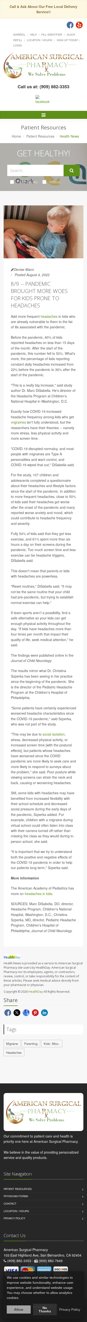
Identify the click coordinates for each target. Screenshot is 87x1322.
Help (33, 34)
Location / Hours (39, 40)
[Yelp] (79, 25)
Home (16, 136)
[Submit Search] (72, 170)
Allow (18, 1309)
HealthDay (36, 992)
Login (17, 45)
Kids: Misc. (52, 1043)
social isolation (54, 734)
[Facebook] (70, 25)
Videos (54, 181)
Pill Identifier (51, 34)
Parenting (30, 1043)
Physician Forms (16, 1196)
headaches (49, 316)
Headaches (14, 1052)
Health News (27, 181)
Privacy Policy (14, 1218)
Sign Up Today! (67, 40)
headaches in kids (38, 893)
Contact (10, 1203)
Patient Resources (40, 136)
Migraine (12, 1043)
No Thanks (45, 1309)
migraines (18, 422)
